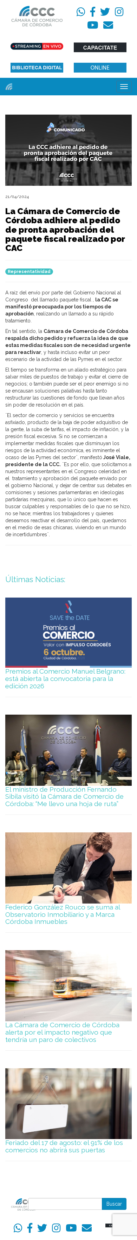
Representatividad (29, 271)
